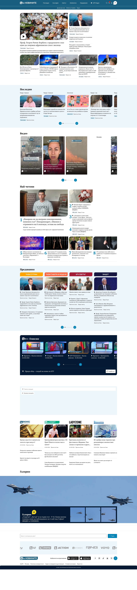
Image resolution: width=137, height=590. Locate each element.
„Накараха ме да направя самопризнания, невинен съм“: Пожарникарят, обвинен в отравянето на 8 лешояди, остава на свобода (43, 222)
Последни (46, 3)
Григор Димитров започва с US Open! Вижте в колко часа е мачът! (56, 442)
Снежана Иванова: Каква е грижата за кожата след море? (105, 454)
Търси (112, 536)
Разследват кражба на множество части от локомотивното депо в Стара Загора (54, 111)
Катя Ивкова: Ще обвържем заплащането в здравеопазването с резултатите (105, 305)
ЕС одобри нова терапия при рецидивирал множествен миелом (104, 442)
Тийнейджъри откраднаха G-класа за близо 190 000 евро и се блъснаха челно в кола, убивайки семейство (49, 69)
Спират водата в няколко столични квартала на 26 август (80, 38)
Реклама (27, 563)
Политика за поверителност (37, 563)
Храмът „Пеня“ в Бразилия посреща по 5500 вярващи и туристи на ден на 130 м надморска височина (80, 300)
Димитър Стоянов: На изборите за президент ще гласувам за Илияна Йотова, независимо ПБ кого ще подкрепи (105, 294)
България (55, 3)
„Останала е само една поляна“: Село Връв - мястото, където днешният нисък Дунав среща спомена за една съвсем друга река (82, 219)
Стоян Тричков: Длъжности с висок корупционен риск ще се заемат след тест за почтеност (79, 29)
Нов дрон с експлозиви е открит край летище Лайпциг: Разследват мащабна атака (80, 46)
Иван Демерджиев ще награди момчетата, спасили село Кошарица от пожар (82, 253)
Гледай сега (111, 371)
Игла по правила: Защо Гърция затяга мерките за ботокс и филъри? (80, 309)
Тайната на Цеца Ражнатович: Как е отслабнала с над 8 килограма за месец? (80, 454)
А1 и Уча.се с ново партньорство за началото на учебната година (77, 110)
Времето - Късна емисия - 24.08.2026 (32, 357)
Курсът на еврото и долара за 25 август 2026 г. (29, 459)
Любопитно (73, 3)
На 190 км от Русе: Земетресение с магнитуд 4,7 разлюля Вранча (29, 68)
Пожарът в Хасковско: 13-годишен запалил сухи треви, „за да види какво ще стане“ (68, 69)
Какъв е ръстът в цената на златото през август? (30, 441)
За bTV (21, 563)
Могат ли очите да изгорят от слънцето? (103, 461)
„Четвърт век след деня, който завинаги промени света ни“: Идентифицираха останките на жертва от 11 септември (101, 112)
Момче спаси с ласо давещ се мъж (79, 292)
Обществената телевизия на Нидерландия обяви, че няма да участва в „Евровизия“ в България (33, 254)
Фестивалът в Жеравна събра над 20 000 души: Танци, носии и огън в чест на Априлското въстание (56, 293)
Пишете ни (79, 563)
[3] (109, 3)
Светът (64, 3)
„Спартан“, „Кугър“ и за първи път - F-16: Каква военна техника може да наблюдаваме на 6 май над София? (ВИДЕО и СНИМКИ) (44, 519)
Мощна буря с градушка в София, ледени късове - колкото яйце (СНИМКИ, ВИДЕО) (81, 207)
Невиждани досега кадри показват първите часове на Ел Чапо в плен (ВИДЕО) (82, 229)
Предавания (83, 3)
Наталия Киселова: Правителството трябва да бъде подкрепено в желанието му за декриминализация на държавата (30, 113)
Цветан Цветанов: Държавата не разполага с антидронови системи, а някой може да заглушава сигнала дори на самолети (56, 304)
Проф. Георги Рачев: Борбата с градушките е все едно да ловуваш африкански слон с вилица (42, 43)
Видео (78, 7)
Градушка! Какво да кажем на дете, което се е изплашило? (80, 463)
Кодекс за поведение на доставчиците (54, 563)
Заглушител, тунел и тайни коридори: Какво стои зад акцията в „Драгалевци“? (56, 315)
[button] (60, 123)
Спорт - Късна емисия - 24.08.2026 (54, 357)
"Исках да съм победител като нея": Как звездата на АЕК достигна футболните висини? (55, 454)
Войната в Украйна (70, 7)
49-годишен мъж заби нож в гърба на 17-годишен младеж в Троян (106, 253)
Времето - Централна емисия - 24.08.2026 (100, 357)
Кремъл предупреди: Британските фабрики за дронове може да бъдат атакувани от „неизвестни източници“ (106, 70)
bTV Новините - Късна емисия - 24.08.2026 (77, 357)
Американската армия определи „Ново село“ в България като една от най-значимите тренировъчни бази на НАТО (87, 70)
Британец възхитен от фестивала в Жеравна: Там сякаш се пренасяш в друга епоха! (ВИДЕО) (79, 442)
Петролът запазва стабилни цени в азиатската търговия (31, 451)
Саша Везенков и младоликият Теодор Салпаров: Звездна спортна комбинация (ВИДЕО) (55, 464)
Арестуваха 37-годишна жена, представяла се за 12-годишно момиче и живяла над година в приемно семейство (58, 254)
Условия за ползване (70, 563)
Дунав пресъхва (61, 7)
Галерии (25, 471)
